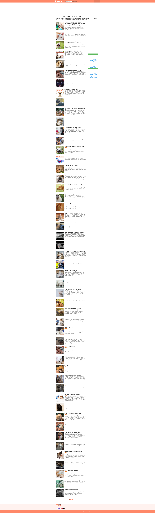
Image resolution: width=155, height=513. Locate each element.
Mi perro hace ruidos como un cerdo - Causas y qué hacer (74, 175)
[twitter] (57, 508)
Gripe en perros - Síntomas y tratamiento (71, 470)
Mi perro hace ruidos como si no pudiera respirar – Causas (74, 184)
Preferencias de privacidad (83, 511)
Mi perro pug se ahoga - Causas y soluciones (72, 461)
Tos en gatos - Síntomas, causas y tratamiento (72, 403)
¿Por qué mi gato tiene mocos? (70, 346)
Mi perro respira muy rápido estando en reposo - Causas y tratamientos (74, 137)
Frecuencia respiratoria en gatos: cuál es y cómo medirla (74, 51)
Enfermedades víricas (92, 71)
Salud (60, 14)
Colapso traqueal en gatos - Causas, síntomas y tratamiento (74, 241)
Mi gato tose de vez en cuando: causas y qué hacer (73, 70)
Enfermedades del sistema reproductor (93, 75)
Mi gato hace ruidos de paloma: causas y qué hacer (73, 79)
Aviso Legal (70, 511)
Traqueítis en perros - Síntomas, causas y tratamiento (73, 365)
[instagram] (59, 508)
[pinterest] (62, 508)
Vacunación (91, 76)
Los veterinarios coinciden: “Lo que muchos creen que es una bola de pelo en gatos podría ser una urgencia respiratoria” (75, 33)
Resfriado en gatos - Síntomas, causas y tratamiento (73, 318)
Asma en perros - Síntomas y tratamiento (71, 337)
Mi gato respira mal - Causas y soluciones (71, 165)
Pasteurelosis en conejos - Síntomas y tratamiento (73, 308)
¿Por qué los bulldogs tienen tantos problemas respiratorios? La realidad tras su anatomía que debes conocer (75, 42)
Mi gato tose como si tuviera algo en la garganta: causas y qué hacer (75, 109)
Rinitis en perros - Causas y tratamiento (71, 384)
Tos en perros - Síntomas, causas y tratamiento (72, 394)
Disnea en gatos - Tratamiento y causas (71, 203)
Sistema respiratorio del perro (70, 156)
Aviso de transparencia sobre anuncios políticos (92, 511)
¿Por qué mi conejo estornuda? (70, 327)
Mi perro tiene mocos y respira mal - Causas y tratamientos (74, 194)
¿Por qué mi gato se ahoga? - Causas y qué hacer (73, 413)
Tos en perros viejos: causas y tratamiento (72, 60)
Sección (89, 53)
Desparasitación (92, 65)
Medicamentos (91, 57)
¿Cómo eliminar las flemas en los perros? (71, 89)
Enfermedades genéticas (93, 83)
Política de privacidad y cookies (76, 511)
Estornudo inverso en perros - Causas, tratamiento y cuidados (75, 299)
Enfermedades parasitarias (93, 60)
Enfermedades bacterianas (93, 69)
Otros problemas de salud (93, 55)
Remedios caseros (92, 62)
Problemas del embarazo (93, 73)
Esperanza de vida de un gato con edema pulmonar (73, 127)
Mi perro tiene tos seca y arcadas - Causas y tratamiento (74, 260)
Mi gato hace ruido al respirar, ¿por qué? (71, 356)
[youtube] (60, 508)
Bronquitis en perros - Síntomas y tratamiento (72, 432)
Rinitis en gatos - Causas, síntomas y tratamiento (73, 375)
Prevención (91, 58)
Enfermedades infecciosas (93, 67)
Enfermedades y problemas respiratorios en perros (73, 480)
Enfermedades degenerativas (93, 72)
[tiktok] (64, 508)
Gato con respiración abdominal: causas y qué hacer (73, 98)
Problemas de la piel (92, 61)
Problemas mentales (92, 78)
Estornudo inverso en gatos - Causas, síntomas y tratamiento (75, 251)
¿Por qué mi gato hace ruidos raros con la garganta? (73, 213)
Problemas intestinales (93, 59)
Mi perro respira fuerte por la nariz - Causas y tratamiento (74, 222)
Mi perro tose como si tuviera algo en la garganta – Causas (74, 146)
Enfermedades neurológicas (93, 77)
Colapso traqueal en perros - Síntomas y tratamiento (73, 451)
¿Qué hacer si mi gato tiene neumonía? (71, 489)
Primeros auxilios (92, 64)
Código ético (58, 512)
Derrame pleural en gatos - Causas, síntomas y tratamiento (74, 232)
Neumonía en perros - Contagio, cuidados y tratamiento (74, 422)
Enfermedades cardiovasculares (91, 81)
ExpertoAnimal (57, 14)
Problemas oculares (92, 66)
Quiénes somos (67, 511)
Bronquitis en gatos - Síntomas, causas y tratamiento (73, 289)
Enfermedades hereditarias (93, 79)
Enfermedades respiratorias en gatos (71, 270)
